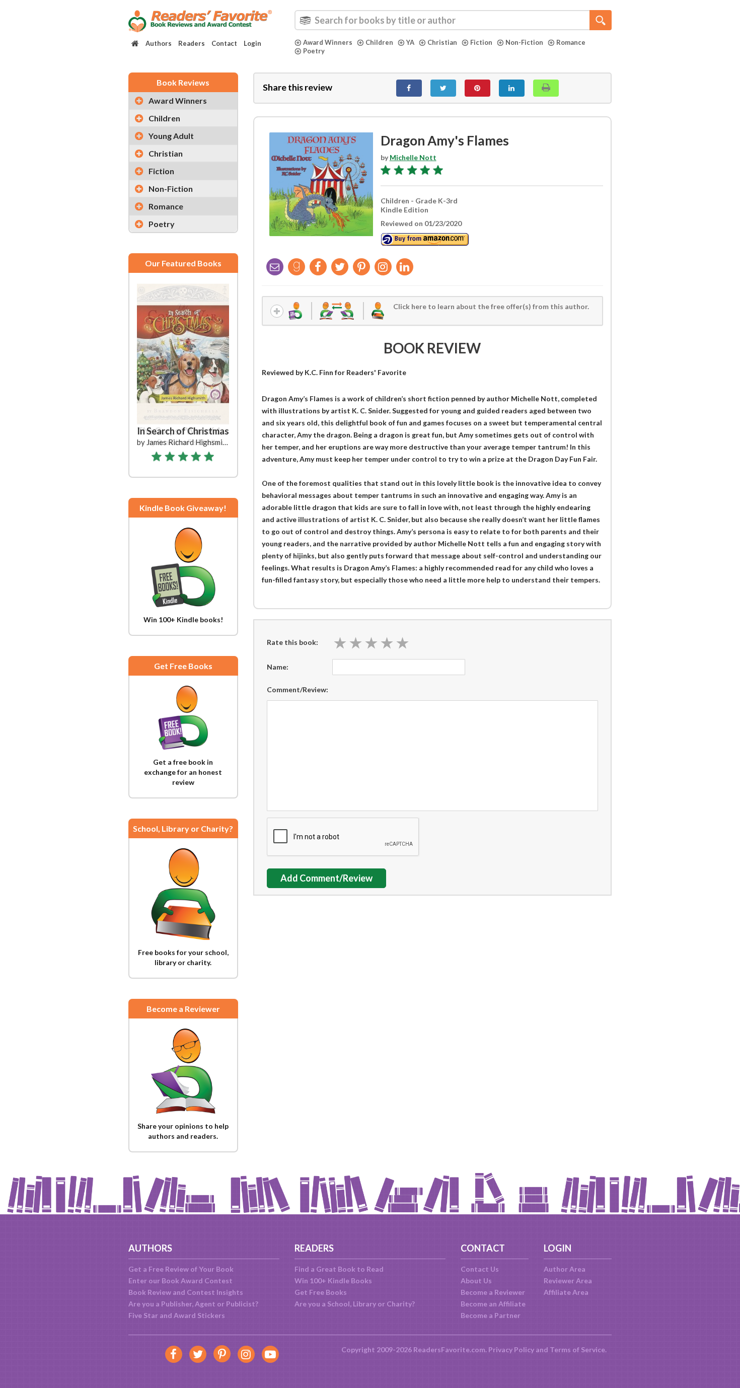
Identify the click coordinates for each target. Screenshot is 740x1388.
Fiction (481, 42)
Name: (277, 667)
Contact (224, 43)
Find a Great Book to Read (339, 1269)
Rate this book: (292, 642)
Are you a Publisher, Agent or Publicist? (193, 1303)
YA (410, 42)
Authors (158, 43)
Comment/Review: (297, 689)
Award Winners (327, 42)
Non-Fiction (524, 42)
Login (252, 43)
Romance (570, 42)
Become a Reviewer (493, 1292)
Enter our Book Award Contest (180, 1280)
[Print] (546, 88)
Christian (442, 42)
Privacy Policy (511, 1349)
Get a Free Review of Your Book (181, 1269)
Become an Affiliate (493, 1303)
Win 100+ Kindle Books (333, 1280)
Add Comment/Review (326, 878)
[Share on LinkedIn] (512, 88)
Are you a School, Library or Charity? (354, 1303)
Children (379, 42)
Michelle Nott (413, 157)
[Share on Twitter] (443, 88)
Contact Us (480, 1269)
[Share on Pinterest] (477, 88)
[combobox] (453, 20)
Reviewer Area (568, 1280)
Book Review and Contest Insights (185, 1292)
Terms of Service (577, 1349)
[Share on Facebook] (409, 88)
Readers (191, 43)
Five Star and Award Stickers (176, 1315)
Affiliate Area (566, 1292)
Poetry (314, 51)
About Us (476, 1280)
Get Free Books (320, 1292)
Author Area (564, 1269)
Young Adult (171, 135)
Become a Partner (491, 1315)
